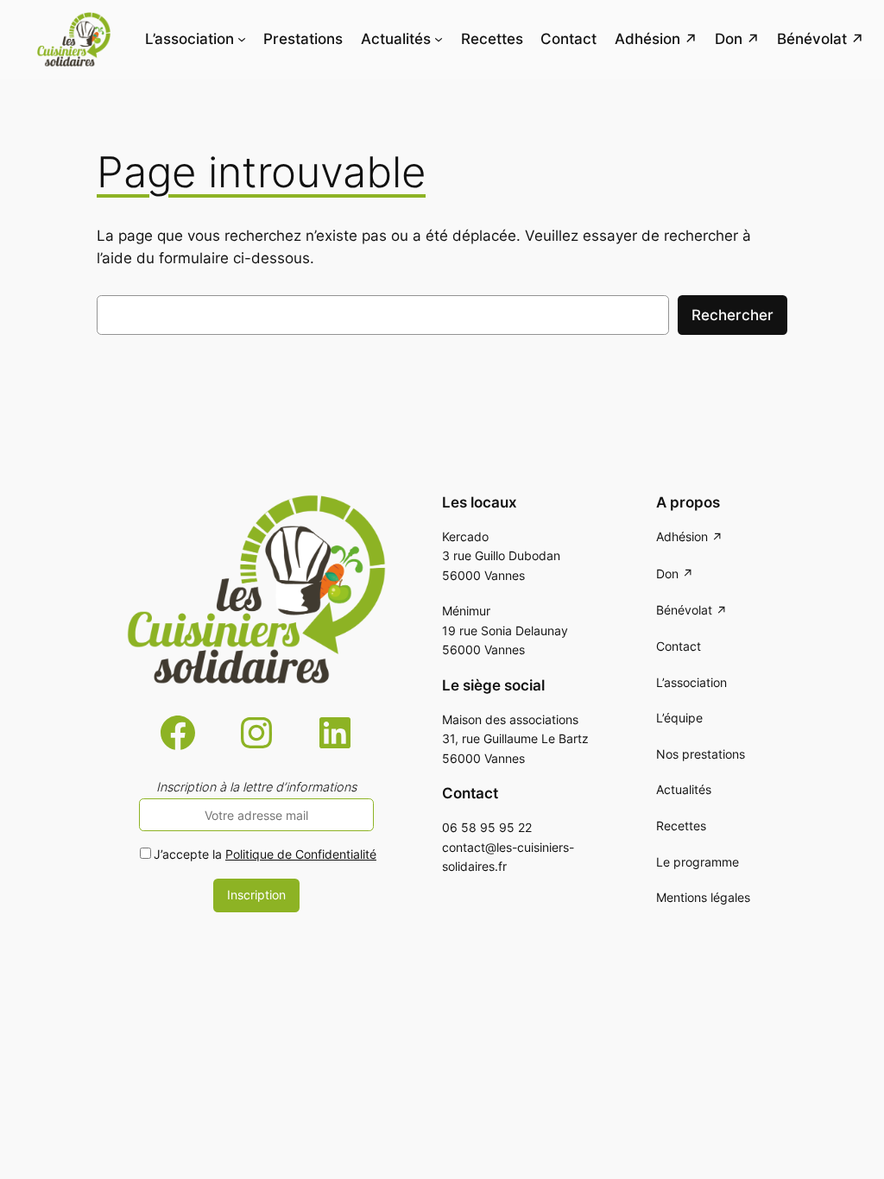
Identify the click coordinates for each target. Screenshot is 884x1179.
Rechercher (732, 315)
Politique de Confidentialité (300, 854)
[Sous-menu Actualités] (438, 39)
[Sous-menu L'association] (241, 39)
